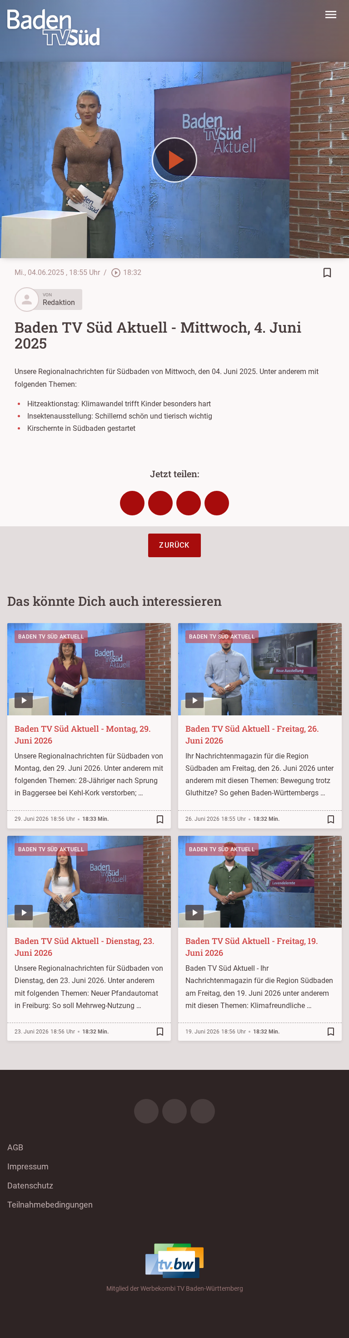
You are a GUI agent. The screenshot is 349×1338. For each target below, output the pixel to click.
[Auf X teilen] (160, 503)
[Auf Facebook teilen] (132, 503)
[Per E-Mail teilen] (216, 503)
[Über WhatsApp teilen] (188, 503)
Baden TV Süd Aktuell (51, 637)
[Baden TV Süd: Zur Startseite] (53, 27)
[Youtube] (202, 1111)
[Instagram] (174, 1111)
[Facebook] (146, 1111)
